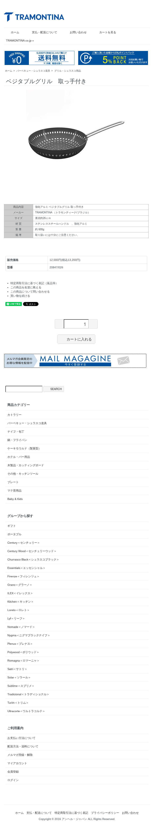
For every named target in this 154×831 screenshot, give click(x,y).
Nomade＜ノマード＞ (21, 626)
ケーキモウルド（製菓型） (24, 448)
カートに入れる (79, 339)
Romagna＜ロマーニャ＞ (23, 660)
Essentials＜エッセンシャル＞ (26, 568)
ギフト (11, 525)
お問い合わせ (78, 32)
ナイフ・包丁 (15, 431)
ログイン (13, 780)
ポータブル (14, 534)
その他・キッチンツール (22, 473)
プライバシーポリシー (105, 812)
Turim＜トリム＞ (18, 702)
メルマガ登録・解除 (20, 754)
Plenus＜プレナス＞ (20, 643)
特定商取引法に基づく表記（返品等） (34, 283)
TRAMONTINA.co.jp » (20, 40)
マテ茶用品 (14, 490)
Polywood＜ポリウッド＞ (23, 652)
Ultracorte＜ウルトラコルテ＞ (26, 711)
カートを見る (107, 32)
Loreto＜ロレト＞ (18, 610)
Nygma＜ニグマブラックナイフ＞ (28, 635)
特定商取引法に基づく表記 (71, 812)
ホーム (15, 32)
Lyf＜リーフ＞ (16, 618)
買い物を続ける (20, 295)
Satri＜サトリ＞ (17, 669)
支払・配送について (44, 32)
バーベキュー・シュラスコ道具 (33, 70)
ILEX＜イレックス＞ (20, 593)
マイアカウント (17, 763)
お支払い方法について (21, 738)
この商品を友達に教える (25, 287)
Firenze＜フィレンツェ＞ (23, 576)
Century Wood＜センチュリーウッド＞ (32, 551)
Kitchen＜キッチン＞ (20, 601)
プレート (13, 482)
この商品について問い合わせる (30, 291)
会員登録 (13, 771)
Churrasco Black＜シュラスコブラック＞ (33, 559)
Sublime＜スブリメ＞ (20, 685)
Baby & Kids (15, 499)
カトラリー (14, 414)
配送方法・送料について (22, 746)
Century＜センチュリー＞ (23, 542)
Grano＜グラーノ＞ (19, 584)
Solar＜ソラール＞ (19, 677)
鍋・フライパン (17, 440)
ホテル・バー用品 (18, 456)
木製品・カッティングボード (25, 465)
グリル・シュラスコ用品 (67, 70)
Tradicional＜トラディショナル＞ (28, 694)
